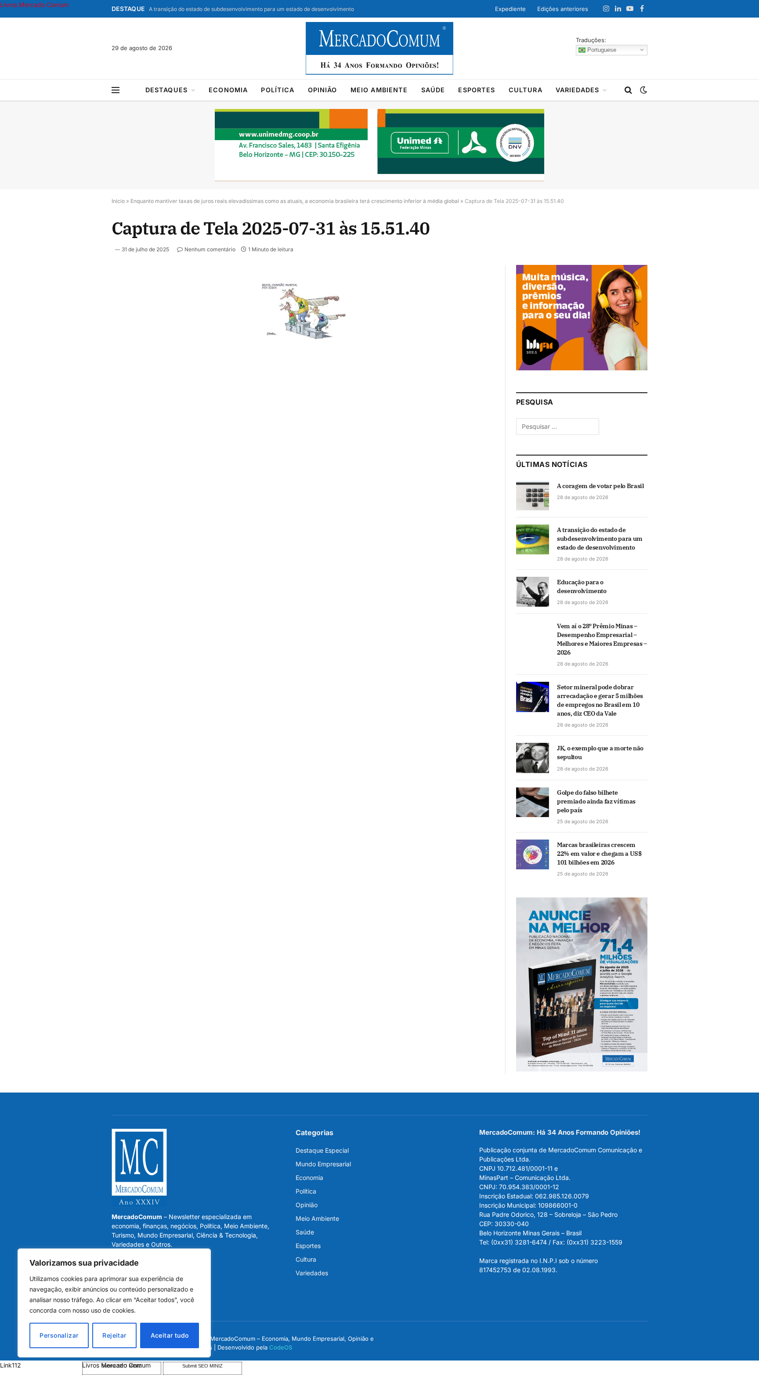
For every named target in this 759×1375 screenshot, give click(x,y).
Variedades (578, 90)
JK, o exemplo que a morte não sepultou (600, 752)
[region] (114, 1302)
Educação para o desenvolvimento (582, 586)
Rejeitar (114, 1335)
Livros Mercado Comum (34, 4)
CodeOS (280, 1347)
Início (118, 201)
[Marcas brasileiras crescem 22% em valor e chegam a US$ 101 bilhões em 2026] (532, 854)
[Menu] (115, 90)
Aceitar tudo (170, 1335)
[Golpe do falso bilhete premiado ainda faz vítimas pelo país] (532, 802)
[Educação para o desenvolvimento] (532, 592)
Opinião (322, 90)
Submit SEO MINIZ (202, 1365)
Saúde (433, 90)
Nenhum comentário (209, 249)
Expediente (510, 8)
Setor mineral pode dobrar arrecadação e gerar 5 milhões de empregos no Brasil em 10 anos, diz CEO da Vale (600, 700)
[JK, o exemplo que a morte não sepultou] (532, 758)
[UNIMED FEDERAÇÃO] (379, 145)
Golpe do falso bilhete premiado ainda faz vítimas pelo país (596, 801)
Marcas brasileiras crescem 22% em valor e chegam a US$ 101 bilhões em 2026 (599, 853)
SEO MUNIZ (40, 1365)
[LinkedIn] (80, 347)
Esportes (476, 90)
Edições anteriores (562, 8)
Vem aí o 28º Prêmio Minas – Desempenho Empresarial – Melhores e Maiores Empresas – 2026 (602, 639)
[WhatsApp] (80, 408)
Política (277, 90)
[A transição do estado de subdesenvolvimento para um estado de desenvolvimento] (532, 539)
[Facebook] (80, 307)
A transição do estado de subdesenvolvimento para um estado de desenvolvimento (251, 9)
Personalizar (59, 1335)
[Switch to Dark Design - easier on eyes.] (642, 90)
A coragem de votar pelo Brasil (600, 486)
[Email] (80, 388)
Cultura (525, 90)
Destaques (166, 90)
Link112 (10, 1365)
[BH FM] (581, 368)
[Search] (628, 90)
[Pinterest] (80, 367)
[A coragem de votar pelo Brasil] (532, 495)
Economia (228, 90)
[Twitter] (80, 327)
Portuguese (601, 49)
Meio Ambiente (379, 90)
